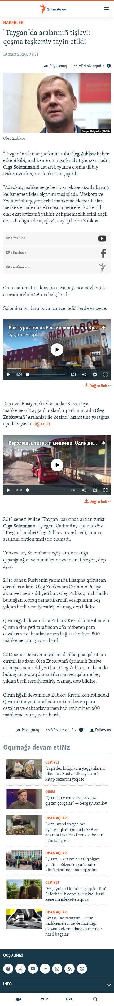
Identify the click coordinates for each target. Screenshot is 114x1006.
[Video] (19, 999)
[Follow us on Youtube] (33, 969)
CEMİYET (52, 763)
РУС (69, 999)
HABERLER (13, 23)
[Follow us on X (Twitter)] (20, 969)
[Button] (55, 66)
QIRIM (50, 792)
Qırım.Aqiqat (25, 335)
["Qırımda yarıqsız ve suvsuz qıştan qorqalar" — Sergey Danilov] (24, 799)
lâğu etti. (42, 424)
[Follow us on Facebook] (8, 969)
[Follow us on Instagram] (57, 969)
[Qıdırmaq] (95, 999)
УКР (44, 999)
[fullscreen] (105, 374)
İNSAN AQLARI (56, 818)
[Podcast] (82, 969)
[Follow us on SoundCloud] (45, 969)
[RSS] (69, 969)
